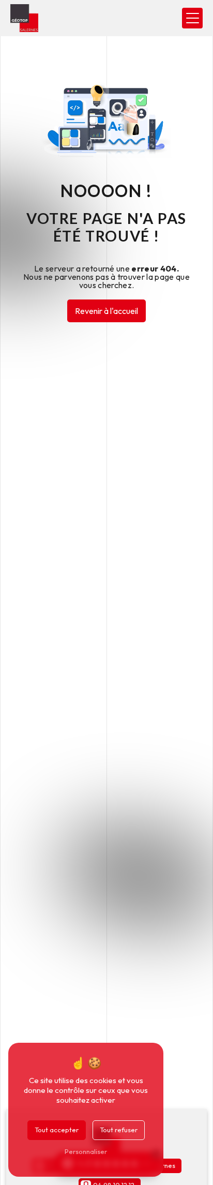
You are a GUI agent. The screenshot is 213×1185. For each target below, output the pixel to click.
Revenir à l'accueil (106, 311)
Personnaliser (86, 1151)
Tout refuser (119, 1130)
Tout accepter (57, 1130)
